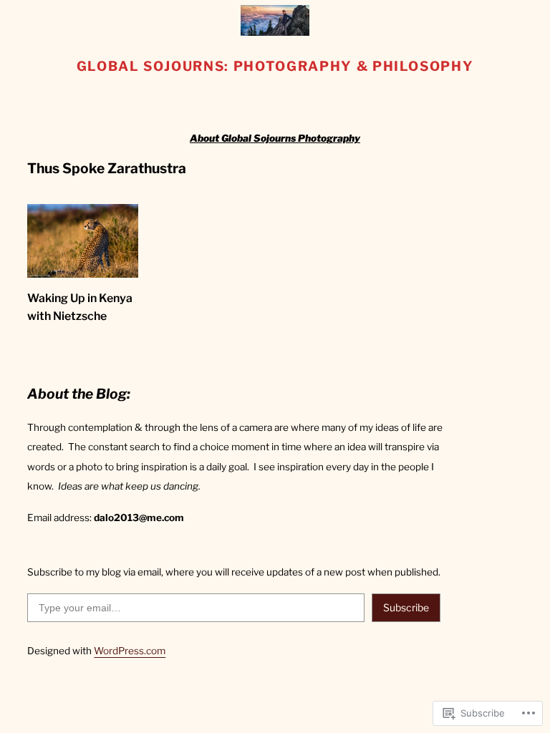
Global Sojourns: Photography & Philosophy (275, 66)
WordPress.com (129, 650)
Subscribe (406, 607)
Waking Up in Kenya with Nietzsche (79, 307)
